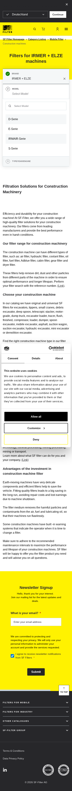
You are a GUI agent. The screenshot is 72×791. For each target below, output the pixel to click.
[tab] (36, 76)
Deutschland (20, 14)
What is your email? (24, 613)
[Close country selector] (67, 4)
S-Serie (13, 148)
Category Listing (37, 39)
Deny (36, 439)
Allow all (36, 416)
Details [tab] (36, 358)
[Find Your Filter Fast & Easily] (34, 29)
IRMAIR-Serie (17, 138)
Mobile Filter (56, 39)
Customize (34, 427)
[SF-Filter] (7, 29)
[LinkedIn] (5, 770)
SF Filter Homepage (13, 39)
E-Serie (13, 128)
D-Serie (13, 119)
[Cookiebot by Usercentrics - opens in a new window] (52, 348)
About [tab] (59, 358)
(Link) (60, 285)
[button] (57, 14)
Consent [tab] (13, 358)
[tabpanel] (36, 127)
